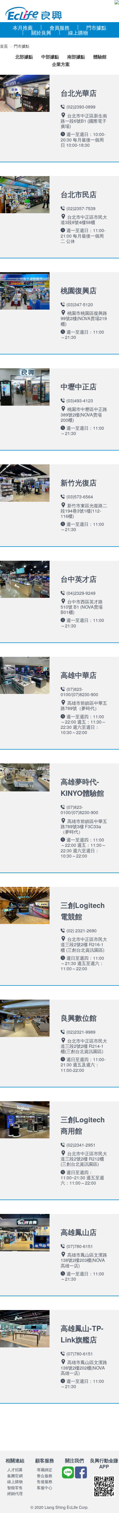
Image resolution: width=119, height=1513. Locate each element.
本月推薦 (23, 27)
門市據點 (96, 27)
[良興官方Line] (68, 1476)
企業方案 (61, 64)
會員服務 (59, 27)
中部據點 (50, 57)
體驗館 (100, 57)
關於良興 (41, 32)
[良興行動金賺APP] (104, 1498)
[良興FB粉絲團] (81, 1476)
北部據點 (24, 57)
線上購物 (78, 32)
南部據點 (76, 57)
